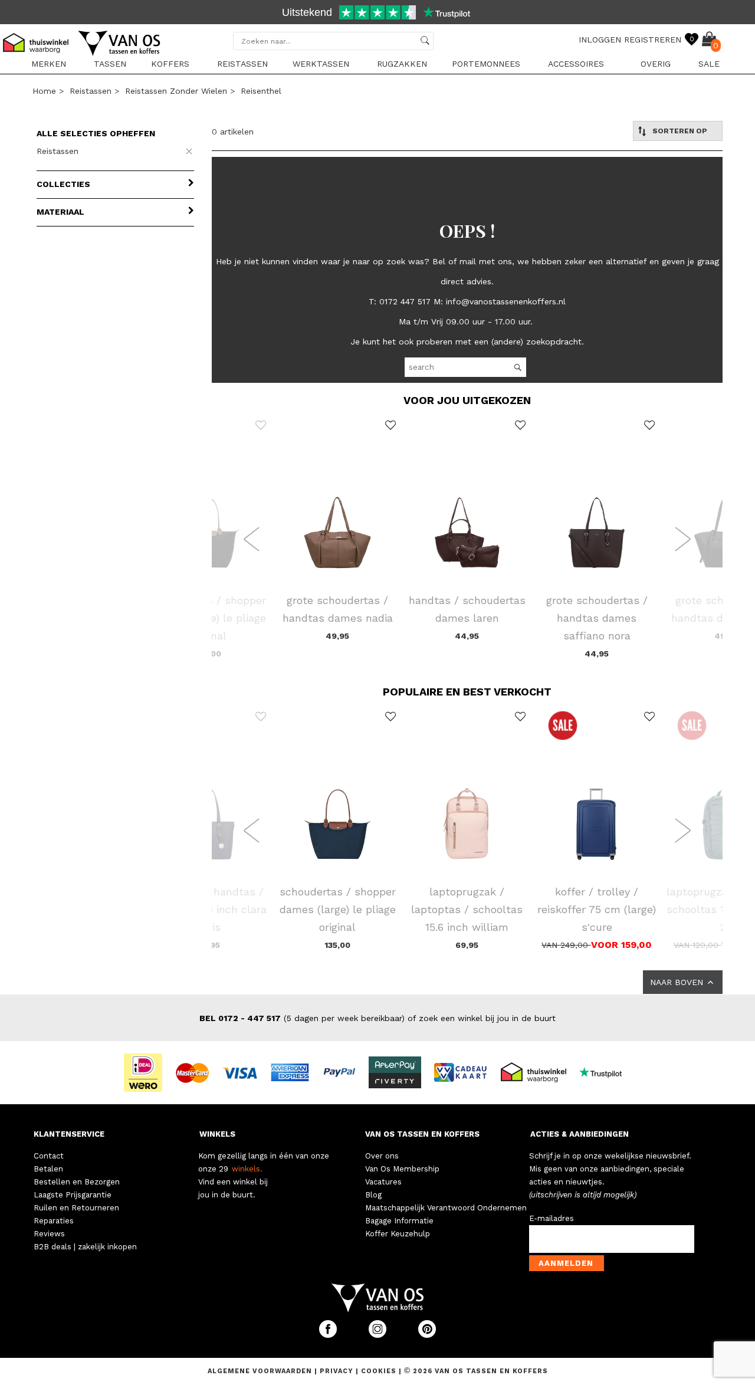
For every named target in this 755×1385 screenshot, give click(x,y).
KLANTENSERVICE (69, 1134)
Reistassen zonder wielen (176, 91)
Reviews (49, 1233)
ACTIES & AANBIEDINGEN (579, 1134)
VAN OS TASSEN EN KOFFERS (422, 1134)
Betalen (48, 1168)
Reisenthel (261, 91)
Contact (49, 1155)
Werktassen (321, 63)
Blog (373, 1194)
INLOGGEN (600, 39)
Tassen (110, 63)
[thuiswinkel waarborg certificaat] (538, 1072)
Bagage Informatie (399, 1220)
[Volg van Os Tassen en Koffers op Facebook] (329, 1335)
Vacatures (383, 1181)
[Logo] (119, 53)
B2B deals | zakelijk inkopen (85, 1246)
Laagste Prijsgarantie (72, 1194)
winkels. (247, 1168)
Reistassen (242, 63)
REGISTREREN (652, 39)
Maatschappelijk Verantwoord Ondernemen (446, 1207)
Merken (48, 63)
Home (44, 91)
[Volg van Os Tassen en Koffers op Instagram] (378, 1335)
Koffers (170, 63)
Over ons (382, 1155)
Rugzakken (402, 63)
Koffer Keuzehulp (397, 1233)
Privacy (338, 1371)
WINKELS (217, 1134)
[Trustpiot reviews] (605, 1072)
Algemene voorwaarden (261, 1371)
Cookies (378, 1371)
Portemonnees (486, 63)
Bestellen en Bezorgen (77, 1181)
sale (709, 63)
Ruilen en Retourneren (76, 1207)
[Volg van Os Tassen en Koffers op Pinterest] (427, 1335)
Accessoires (576, 63)
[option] (377, 13)
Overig (656, 63)
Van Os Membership (402, 1168)
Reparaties (54, 1220)
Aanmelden (566, 1263)
